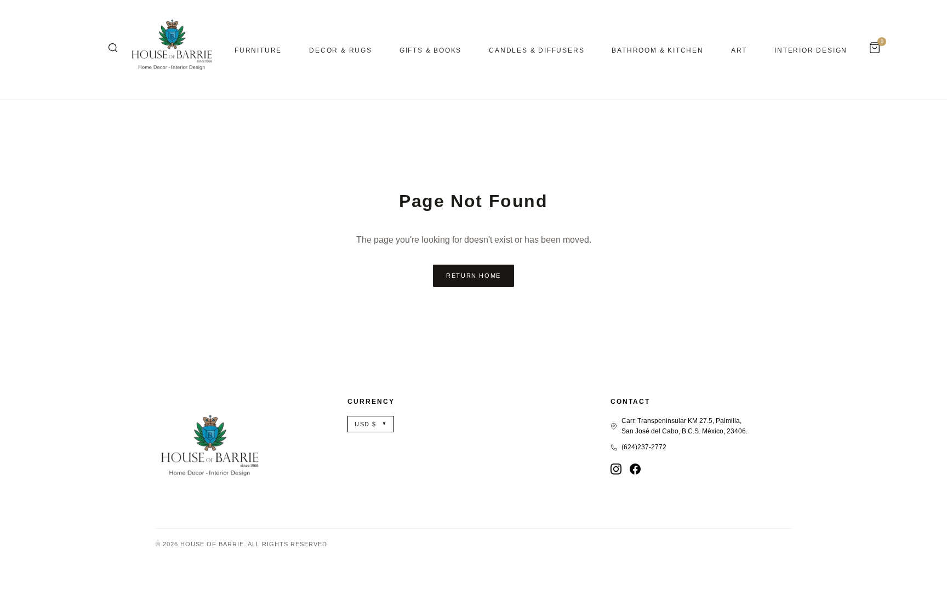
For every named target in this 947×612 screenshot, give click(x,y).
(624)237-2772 (643, 447)
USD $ (371, 424)
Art (739, 50)
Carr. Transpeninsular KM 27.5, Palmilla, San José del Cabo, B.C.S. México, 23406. (684, 426)
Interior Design (810, 50)
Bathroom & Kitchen (657, 50)
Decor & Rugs (340, 50)
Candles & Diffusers (536, 50)
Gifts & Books (430, 50)
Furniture (258, 50)
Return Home (473, 275)
